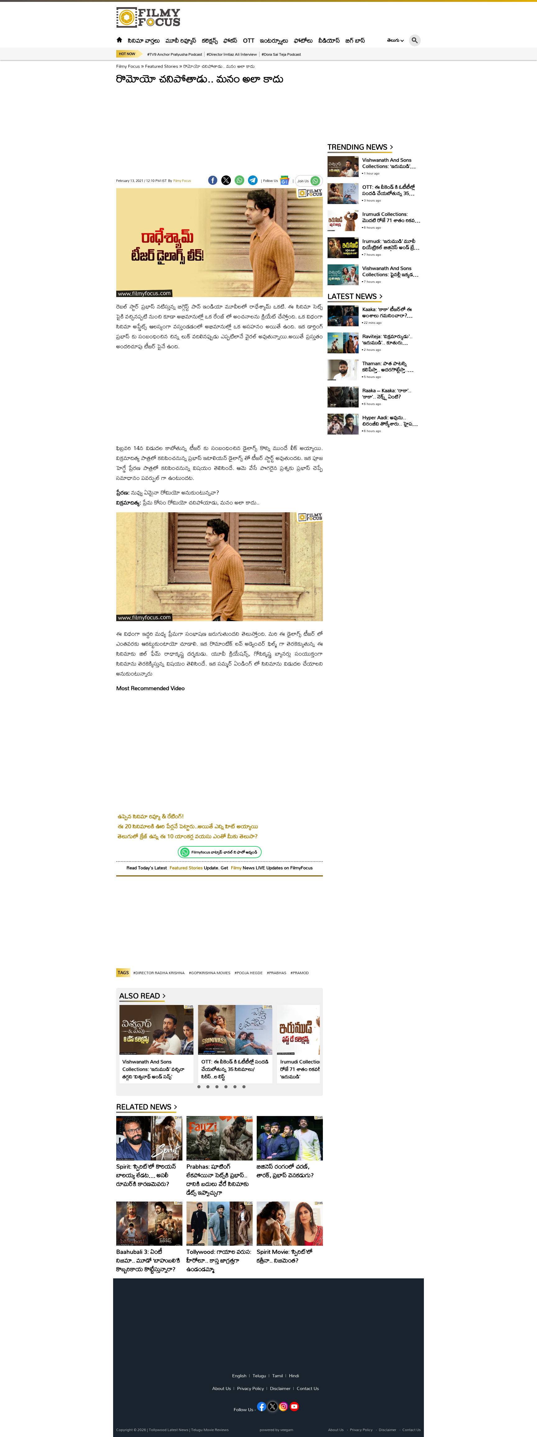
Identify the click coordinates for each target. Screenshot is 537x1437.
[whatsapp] (239, 180)
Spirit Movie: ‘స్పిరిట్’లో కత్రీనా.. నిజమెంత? (285, 1255)
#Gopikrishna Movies (209, 973)
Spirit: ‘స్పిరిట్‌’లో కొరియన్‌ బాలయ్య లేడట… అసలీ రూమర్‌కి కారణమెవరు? (146, 1175)
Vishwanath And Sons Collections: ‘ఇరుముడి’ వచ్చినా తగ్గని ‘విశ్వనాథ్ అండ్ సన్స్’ (153, 1068)
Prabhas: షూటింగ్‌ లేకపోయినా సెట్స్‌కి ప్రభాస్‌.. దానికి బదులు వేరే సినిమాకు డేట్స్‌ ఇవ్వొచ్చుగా (217, 1179)
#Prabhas (276, 973)
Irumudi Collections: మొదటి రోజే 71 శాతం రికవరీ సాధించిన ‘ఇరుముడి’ (310, 1068)
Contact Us (308, 1388)
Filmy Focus (128, 66)
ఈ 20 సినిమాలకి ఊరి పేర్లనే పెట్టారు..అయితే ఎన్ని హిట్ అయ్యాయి (188, 826)
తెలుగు (393, 40)
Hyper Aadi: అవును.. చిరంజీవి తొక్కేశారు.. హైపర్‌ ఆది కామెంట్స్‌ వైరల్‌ (389, 423)
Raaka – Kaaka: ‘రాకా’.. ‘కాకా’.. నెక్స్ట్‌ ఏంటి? (386, 393)
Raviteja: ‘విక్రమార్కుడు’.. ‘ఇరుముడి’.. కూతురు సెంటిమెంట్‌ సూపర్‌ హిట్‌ (387, 342)
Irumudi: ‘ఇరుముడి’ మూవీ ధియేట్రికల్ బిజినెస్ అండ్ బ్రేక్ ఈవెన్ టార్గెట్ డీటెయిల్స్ (389, 247)
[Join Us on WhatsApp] (315, 181)
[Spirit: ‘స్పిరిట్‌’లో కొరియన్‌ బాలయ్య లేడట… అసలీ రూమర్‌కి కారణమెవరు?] (149, 1138)
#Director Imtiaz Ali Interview (232, 54)
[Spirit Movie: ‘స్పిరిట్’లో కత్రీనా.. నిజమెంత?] (290, 1224)
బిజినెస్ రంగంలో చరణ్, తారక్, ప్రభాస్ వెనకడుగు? (285, 1170)
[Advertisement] (82, 155)
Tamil (277, 1375)
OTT (249, 40)
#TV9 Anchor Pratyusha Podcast (174, 54)
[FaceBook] (213, 180)
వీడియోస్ (329, 40)
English (239, 1375)
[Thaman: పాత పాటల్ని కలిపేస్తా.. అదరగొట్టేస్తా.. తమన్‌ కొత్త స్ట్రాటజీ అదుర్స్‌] (343, 370)
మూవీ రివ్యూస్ (181, 40)
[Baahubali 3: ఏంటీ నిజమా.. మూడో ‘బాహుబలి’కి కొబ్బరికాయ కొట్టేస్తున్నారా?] (149, 1224)
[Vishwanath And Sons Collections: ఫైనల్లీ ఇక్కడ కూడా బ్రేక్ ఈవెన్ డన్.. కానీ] (343, 274)
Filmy (237, 867)
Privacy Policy (250, 1388)
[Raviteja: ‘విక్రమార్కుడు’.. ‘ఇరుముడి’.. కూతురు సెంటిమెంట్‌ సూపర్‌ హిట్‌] (343, 343)
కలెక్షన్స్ (210, 40)
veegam (286, 1430)
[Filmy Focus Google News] (284, 180)
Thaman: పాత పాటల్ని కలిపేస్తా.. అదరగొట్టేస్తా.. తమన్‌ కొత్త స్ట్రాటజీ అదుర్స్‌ (386, 369)
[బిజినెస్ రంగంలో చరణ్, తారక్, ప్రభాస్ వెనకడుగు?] (290, 1138)
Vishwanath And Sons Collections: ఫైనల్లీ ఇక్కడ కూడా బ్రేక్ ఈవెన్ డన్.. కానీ (388, 274)
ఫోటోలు (303, 40)
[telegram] (253, 180)
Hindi (294, 1375)
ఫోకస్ (230, 40)
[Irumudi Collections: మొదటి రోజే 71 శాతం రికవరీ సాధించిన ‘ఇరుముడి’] (314, 1030)
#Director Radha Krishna (159, 973)
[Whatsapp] (185, 852)
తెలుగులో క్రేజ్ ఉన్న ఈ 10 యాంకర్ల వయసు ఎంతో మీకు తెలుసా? (188, 836)
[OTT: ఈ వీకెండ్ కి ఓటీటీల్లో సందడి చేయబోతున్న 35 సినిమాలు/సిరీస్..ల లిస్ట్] (235, 1030)
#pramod (300, 973)
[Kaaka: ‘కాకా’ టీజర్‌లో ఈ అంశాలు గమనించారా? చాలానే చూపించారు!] (343, 315)
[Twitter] (226, 180)
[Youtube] (294, 1406)
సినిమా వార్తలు (144, 40)
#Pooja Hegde (249, 973)
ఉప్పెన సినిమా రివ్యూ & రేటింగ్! (151, 816)
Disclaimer (280, 1388)
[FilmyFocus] (151, 17)
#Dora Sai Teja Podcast (281, 54)
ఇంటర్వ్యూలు (274, 40)
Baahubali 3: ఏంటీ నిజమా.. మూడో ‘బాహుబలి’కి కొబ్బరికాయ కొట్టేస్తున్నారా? (148, 1260)
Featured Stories (161, 66)
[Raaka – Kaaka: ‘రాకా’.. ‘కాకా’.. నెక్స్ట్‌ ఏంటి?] (343, 397)
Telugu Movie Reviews (210, 1430)
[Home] (119, 40)
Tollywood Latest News (169, 1430)
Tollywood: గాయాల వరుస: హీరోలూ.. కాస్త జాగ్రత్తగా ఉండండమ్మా (218, 1260)
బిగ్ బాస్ (355, 40)
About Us (221, 1388)
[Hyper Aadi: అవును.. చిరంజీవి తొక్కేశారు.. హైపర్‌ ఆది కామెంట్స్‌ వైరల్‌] (343, 424)
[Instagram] (283, 1406)
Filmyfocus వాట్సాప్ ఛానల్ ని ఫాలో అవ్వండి (224, 852)
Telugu (259, 1375)
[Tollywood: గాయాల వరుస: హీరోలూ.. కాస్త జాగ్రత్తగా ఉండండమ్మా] (219, 1224)
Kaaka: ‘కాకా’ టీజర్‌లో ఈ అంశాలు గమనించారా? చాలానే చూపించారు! (387, 315)
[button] (198, 1086)
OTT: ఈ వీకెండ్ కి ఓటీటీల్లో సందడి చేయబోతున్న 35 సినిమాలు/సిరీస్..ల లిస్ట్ (234, 1068)
